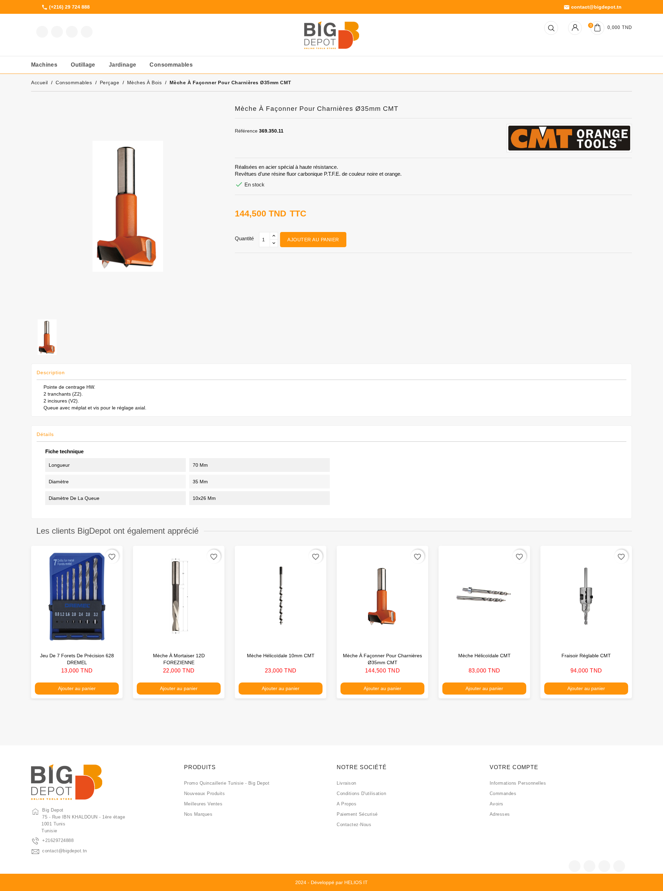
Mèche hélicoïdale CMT (484, 655)
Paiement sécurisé (357, 814)
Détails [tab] (45, 434)
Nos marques (198, 814)
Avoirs (496, 803)
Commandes (503, 793)
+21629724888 (58, 840)
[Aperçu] (110, 638)
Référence (246, 131)
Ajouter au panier (313, 239)
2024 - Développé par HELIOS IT (331, 882)
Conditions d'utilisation (361, 793)
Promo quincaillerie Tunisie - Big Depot (227, 783)
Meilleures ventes (203, 803)
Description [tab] (51, 372)
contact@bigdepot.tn (593, 7)
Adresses (500, 814)
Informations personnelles (518, 783)
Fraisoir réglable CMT (586, 655)
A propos (346, 803)
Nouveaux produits (204, 793)
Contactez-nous (354, 824)
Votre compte (514, 767)
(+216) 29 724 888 (65, 7)
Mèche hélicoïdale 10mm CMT (281, 655)
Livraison (346, 783)
